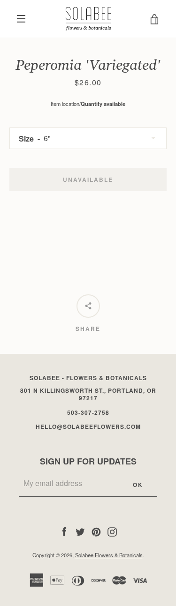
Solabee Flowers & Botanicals (109, 555)
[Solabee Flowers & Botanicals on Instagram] (112, 530)
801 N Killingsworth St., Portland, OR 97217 (88, 394)
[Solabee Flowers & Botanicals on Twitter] (80, 530)
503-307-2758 (88, 412)
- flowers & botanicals (88, 378)
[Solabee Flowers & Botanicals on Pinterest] (96, 530)
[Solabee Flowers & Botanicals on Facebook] (64, 530)
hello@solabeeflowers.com (88, 426)
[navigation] (21, 18)
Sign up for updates (88, 461)
